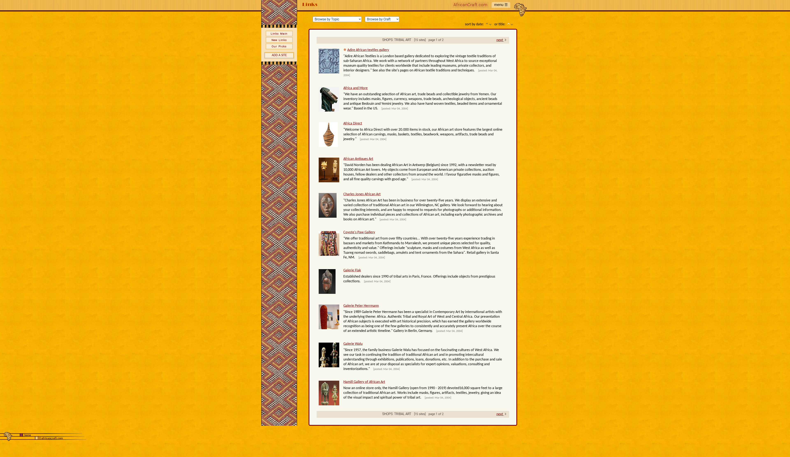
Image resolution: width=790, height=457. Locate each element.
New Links (279, 40)
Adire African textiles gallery (368, 50)
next (500, 40)
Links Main (279, 33)
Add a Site (279, 55)
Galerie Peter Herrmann (361, 306)
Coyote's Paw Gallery (359, 232)
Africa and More (355, 88)
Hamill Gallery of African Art (364, 382)
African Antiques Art (358, 159)
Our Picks (279, 46)
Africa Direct (352, 124)
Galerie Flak (352, 270)
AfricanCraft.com (470, 4)
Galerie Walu (352, 344)
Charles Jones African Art (362, 194)
